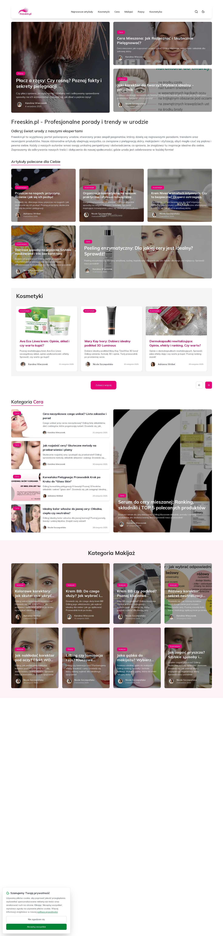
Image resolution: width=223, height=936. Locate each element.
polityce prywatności (47, 912)
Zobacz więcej (104, 385)
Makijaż (128, 11)
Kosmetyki (104, 11)
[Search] (196, 11)
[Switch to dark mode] (203, 11)
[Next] (208, 385)
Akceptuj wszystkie (36, 926)
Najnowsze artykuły (82, 11)
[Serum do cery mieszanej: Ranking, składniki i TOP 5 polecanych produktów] (162, 470)
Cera (117, 11)
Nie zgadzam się (36, 919)
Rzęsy (141, 11)
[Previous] (199, 385)
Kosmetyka (155, 11)
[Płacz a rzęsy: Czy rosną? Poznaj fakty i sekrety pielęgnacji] (60, 67)
